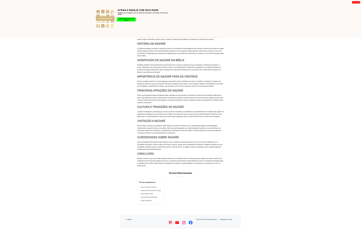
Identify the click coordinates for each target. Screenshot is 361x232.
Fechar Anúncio (356, 2)
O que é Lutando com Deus (149, 187)
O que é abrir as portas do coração (151, 190)
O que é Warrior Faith (147, 194)
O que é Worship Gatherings (149, 197)
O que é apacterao (146, 200)
